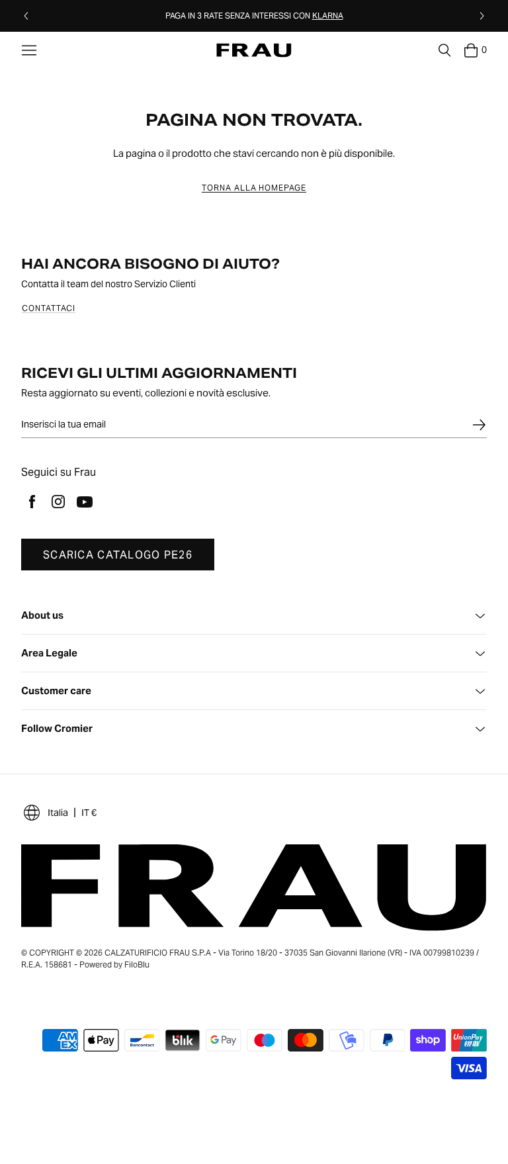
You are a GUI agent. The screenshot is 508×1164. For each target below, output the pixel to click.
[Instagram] (58, 501)
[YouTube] (84, 501)
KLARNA (327, 16)
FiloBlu (136, 964)
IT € (89, 813)
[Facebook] (31, 501)
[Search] (444, 50)
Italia (58, 813)
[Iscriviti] (479, 425)
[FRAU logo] (253, 51)
